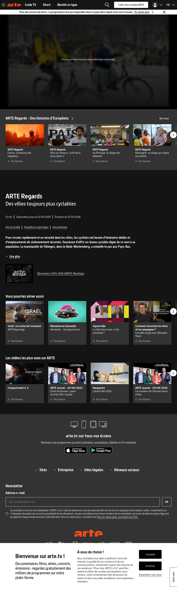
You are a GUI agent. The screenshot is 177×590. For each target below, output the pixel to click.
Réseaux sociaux (126, 470)
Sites (43, 470)
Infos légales (93, 470)
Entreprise (65, 470)
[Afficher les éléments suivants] (173, 134)
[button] (107, 5)
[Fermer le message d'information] (164, 12)
